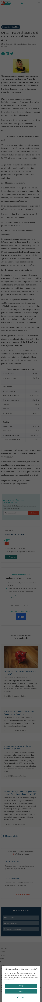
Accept (21, 986)
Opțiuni (22, 997)
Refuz (21, 991)
